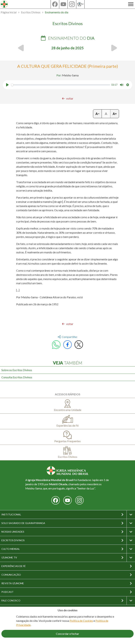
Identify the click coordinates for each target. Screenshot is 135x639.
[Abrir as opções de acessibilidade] (80, 4)
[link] (67, 98)
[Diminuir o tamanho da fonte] (97, 114)
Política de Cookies (81, 620)
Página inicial (9, 12)
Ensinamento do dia (56, 12)
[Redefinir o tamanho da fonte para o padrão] (106, 114)
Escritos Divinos (30, 12)
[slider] (60, 85)
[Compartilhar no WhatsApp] (56, 344)
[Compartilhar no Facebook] (67, 344)
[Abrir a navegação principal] (131, 4)
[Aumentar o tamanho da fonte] (114, 114)
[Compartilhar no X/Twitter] (79, 344)
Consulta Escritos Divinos (16, 377)
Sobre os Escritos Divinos (16, 370)
